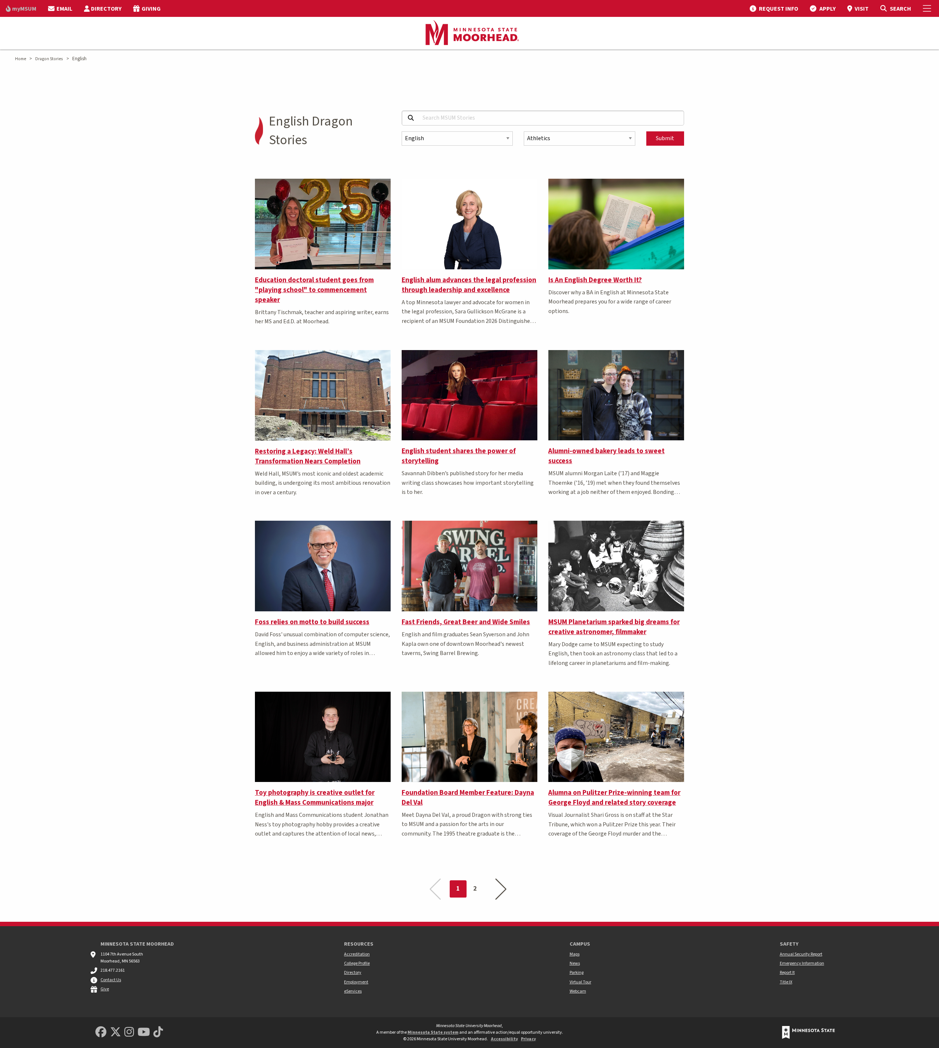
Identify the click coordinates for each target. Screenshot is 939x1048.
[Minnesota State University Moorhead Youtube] (144, 1032)
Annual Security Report (801, 954)
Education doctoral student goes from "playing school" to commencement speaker (314, 290)
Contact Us (111, 980)
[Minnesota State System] (808, 1032)
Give (105, 989)
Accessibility (504, 1039)
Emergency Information (802, 963)
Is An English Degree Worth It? (595, 280)
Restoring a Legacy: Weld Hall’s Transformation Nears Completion (308, 456)
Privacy (528, 1039)
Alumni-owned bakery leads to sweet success (606, 456)
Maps (575, 954)
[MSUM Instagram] (129, 1032)
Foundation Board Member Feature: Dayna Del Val (468, 797)
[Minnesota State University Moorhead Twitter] (115, 1032)
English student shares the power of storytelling (459, 456)
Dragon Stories (49, 59)
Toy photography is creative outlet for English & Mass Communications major (314, 797)
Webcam (578, 991)
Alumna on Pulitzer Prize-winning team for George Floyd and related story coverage (614, 797)
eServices (353, 991)
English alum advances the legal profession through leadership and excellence (469, 285)
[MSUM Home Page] (469, 33)
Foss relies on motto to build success (312, 622)
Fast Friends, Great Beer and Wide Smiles (466, 622)
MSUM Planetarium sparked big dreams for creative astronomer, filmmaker (614, 627)
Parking (577, 972)
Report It (787, 972)
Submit (665, 138)
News (575, 963)
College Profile (357, 963)
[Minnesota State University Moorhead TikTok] (158, 1032)
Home (20, 59)
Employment (356, 982)
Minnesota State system (433, 1032)
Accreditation (357, 954)
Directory (352, 972)
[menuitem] (21, 8)
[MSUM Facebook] (100, 1032)
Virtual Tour (580, 982)
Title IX (786, 982)
